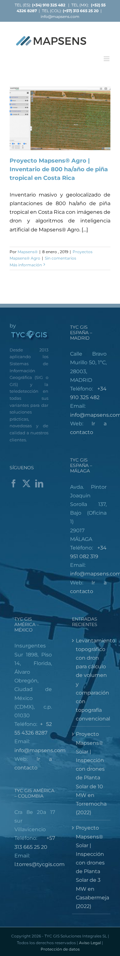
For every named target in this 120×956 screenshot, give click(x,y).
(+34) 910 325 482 (49, 5)
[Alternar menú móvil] (107, 58)
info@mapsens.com (60, 16)
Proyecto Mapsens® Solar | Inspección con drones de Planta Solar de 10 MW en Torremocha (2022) (91, 773)
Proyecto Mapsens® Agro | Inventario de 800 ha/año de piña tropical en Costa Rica (59, 169)
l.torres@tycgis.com (39, 864)
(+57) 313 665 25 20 (81, 10)
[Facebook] (14, 483)
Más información (26, 264)
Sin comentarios (60, 258)
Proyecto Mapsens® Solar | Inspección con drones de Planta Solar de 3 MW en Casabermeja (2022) (92, 867)
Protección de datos (60, 949)
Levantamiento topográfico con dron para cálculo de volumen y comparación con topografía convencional (92, 680)
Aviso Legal (90, 942)
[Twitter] (26, 483)
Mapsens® (28, 251)
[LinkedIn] (39, 483)
